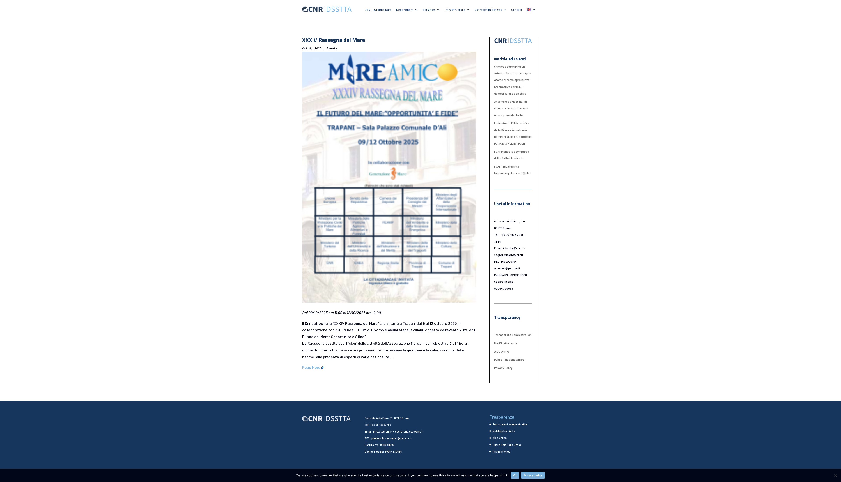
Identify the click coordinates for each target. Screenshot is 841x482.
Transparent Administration (513, 335)
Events (332, 48)
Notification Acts (505, 343)
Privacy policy (533, 475)
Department (404, 10)
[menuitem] (531, 10)
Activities (429, 10)
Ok (515, 475)
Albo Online (501, 351)
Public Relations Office (509, 359)
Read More (311, 367)
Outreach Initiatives (488, 10)
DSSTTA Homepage (378, 10)
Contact (516, 10)
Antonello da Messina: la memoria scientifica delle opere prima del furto (511, 108)
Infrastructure (455, 10)
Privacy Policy (503, 368)
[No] (835, 475)
